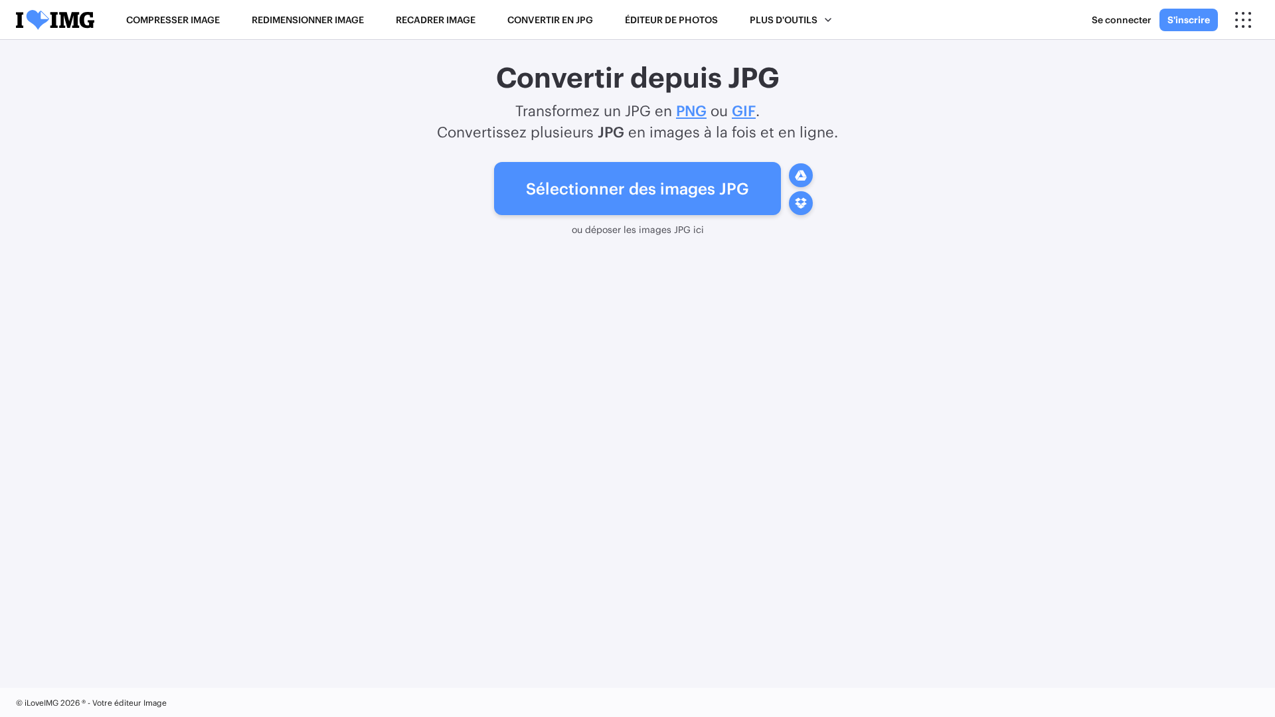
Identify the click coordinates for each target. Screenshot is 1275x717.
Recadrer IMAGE (435, 19)
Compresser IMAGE (173, 19)
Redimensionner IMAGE (308, 19)
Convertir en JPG (550, 19)
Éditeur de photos (671, 19)
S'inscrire (1188, 19)
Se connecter (1121, 19)
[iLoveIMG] (55, 20)
